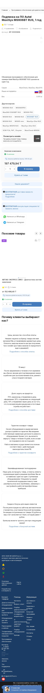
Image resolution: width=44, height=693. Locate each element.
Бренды (17, 635)
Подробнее (10, 197)
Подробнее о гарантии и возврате (22, 453)
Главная (5, 10)
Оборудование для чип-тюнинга (7, 620)
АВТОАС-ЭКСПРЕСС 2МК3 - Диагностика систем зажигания (22, 281)
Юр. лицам (30, 626)
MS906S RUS (8, 108)
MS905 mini (19, 121)
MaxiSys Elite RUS (34, 121)
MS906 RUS (7, 121)
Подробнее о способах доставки (22, 410)
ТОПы (29, 640)
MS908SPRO (21, 108)
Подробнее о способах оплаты (22, 352)
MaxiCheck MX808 (32, 130)
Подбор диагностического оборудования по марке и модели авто (21, 611)
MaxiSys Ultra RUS (28, 126)
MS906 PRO (28, 112)
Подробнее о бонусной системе (22, 526)
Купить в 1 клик (21, 175)
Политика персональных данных (7, 583)
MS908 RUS (19, 117)
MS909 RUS (7, 117)
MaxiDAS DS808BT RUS (12, 112)
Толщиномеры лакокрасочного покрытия (8, 634)
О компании (31, 629)
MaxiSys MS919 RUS (11, 126)
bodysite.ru (7, 591)
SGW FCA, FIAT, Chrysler (12, 130)
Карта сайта (19, 583)
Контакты (17, 601)
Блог (28, 623)
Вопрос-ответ (19, 604)
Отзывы (29, 636)
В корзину (28, 169)
